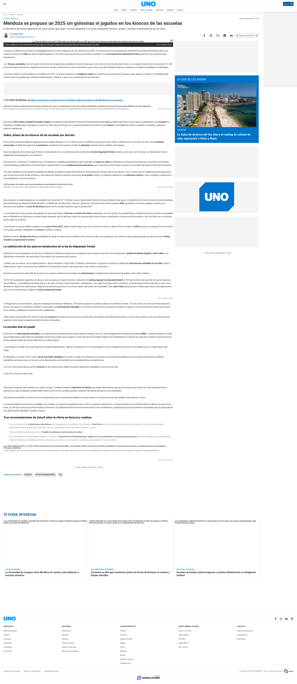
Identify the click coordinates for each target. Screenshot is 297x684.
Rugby (122, 643)
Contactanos (242, 635)
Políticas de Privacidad (11, 671)
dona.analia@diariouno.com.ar (22, 37)
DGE (60, 474)
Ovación (180, 10)
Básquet (123, 651)
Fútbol (122, 631)
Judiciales (7, 647)
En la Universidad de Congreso (102, 569)
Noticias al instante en (214, 253)
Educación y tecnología (185, 569)
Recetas (65, 639)
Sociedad (133, 10)
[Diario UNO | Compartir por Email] (217, 35)
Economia (159, 10)
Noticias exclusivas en (85, 467)
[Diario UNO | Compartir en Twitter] (211, 35)
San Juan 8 (183, 647)
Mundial (123, 635)
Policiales (170, 10)
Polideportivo (125, 663)
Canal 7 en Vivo (185, 631)
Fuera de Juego (126, 659)
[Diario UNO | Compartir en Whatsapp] (224, 35)
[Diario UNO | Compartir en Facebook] (204, 35)
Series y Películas (146, 10)
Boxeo (122, 655)
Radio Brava (184, 643)
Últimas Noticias (10, 631)
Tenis (122, 647)
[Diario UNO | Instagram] (281, 618)
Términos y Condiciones (32, 671)
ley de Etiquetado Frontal (45, 474)
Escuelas (28, 474)
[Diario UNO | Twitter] (292, 618)
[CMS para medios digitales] (148, 678)
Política (124, 10)
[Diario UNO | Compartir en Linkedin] (231, 35)
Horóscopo (66, 631)
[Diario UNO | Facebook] (275, 618)
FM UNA (182, 639)
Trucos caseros (68, 643)
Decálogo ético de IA (51, 671)
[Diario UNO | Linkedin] (286, 618)
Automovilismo (126, 639)
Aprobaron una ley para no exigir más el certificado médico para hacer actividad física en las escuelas (75, 100)
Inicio (116, 10)
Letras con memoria (12, 569)
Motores (65, 635)
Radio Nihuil (184, 635)
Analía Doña (18, 34)
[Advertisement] (88, 89)
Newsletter (241, 639)
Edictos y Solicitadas (70, 651)
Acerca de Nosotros (245, 631)
